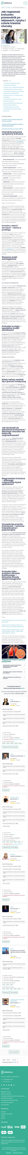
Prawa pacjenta (5, 1104)
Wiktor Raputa (14, 1003)
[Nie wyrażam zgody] (26, 1150)
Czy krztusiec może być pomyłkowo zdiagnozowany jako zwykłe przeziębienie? (12, 666)
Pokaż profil (6, 747)
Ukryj (10, 80)
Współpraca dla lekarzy (7, 1114)
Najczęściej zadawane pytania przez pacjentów (13, 1096)
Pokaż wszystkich (14, 1052)
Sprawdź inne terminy (18, 739)
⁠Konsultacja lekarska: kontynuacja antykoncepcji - (14, 1026)
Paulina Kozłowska (15, 856)
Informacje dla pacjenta (7, 1102)
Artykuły (8, 7)
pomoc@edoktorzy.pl (8, 1079)
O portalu (3, 1111)
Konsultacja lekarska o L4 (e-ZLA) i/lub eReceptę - (13, 722)
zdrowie (14, 1059)
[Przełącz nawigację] (25, 3)
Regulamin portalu (5, 1092)
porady (8, 1059)
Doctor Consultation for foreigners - (12, 866)
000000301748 (4, 1143)
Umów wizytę (14, 747)
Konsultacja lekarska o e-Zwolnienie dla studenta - (14, 719)
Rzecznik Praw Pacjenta (7, 1098)
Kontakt (3, 1116)
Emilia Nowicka (14, 701)
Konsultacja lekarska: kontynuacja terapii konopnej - (14, 964)
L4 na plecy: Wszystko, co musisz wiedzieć (12, 128)
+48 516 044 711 (7, 1081)
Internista (12, 797)
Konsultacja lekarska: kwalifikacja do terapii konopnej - (12, 968)
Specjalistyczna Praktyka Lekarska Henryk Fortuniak (17, 951)
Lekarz (11, 699)
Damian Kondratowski (16, 756)
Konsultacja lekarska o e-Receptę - (12, 711)
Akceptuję (8, 1152)
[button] (14, 666)
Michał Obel (13, 799)
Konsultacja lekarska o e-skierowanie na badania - (14, 715)
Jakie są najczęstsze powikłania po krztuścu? (12, 678)
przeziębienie (20, 141)
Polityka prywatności (6, 1094)
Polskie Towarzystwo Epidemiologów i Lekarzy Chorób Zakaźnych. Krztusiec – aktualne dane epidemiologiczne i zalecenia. (13, 631)
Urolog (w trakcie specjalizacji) (17, 1000)
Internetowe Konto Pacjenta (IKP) (9, 1100)
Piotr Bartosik (14, 908)
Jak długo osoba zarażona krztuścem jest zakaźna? (12, 672)
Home (3, 7)
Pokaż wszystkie (6, 826)
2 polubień (5, 50)
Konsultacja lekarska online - (10, 726)
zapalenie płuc (10, 249)
